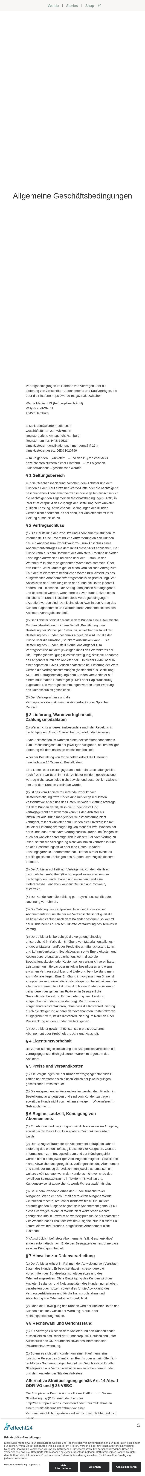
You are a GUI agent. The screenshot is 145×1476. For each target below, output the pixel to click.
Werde (53, 6)
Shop (89, 6)
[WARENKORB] (99, 5)
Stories (72, 6)
